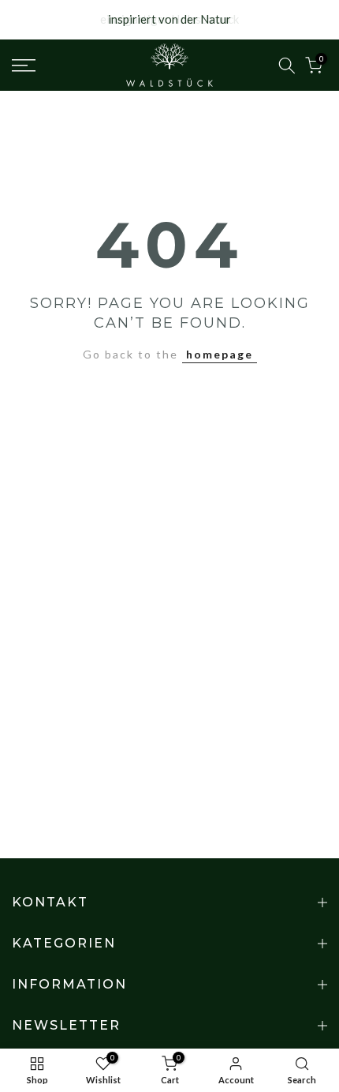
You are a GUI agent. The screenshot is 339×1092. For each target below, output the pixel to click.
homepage (219, 354)
